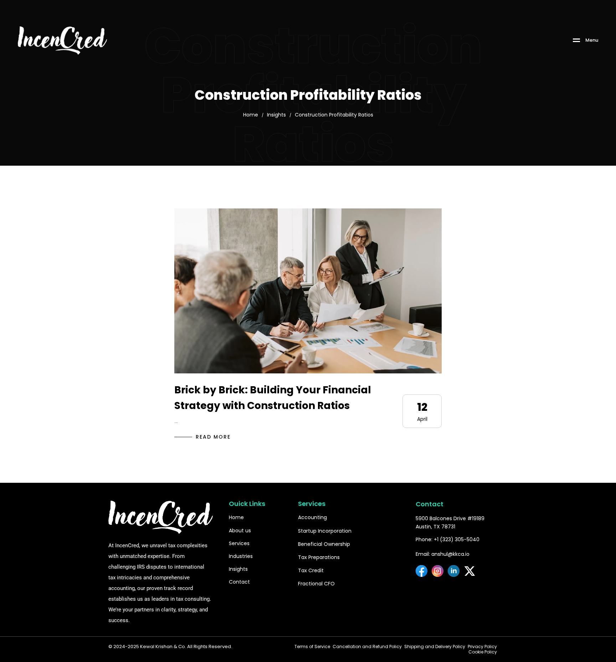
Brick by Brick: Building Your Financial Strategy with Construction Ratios (272, 398)
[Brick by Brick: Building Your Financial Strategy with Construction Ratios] (308, 290)
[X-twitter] (470, 571)
